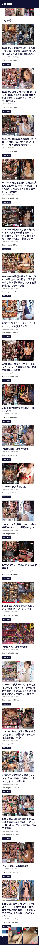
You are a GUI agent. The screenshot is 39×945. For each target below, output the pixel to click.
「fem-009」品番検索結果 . (15, 646)
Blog (16, 57)
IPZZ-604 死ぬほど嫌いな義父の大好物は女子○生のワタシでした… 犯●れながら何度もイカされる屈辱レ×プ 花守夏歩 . (19, 187)
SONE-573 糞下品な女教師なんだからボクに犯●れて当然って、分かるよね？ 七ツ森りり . (18, 778)
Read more (6, 64)
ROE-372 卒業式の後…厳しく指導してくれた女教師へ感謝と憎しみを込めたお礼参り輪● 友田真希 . (19, 50)
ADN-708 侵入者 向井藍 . (14, 486)
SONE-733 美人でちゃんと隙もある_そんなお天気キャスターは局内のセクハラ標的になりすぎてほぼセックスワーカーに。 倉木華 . (19, 689)
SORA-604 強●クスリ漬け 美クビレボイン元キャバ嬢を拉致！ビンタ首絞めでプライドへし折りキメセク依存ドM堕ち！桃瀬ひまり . (19, 234)
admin (12, 57)
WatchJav (5, 937)
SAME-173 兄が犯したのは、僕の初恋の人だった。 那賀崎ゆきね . (19, 526)
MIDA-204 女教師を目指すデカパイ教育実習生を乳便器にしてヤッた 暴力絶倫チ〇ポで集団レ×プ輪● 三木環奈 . (19, 824)
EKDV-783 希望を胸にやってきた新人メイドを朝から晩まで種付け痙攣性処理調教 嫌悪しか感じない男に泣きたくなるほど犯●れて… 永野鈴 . (19, 909)
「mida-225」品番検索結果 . (16, 448)
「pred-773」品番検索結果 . (16, 866)
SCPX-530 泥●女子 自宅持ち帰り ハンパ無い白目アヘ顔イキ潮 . (18, 607)
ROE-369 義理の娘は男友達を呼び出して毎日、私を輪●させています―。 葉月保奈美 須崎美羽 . (19, 141)
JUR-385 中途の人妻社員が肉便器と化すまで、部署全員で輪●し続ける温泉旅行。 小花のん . (19, 734)
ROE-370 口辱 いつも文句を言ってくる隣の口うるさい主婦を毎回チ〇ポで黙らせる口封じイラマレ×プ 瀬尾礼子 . (19, 96)
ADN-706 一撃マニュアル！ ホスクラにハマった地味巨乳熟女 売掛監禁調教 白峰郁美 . (19, 367)
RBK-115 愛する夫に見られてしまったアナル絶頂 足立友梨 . (19, 325)
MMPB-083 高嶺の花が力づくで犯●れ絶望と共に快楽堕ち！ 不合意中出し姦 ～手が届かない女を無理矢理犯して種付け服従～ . (19, 281)
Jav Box (7, 3)
